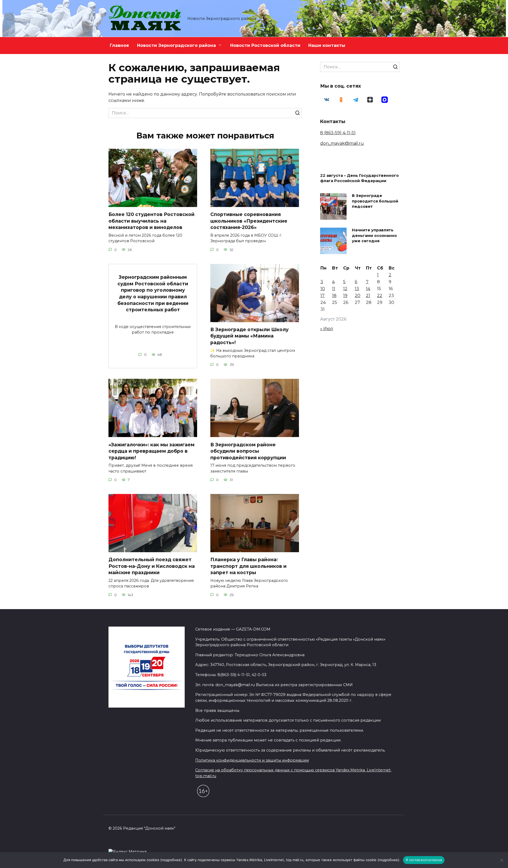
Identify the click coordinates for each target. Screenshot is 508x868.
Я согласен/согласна (424, 860)
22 (379, 295)
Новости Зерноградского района (176, 45)
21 (368, 295)
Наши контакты (326, 45)
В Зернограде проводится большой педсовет (375, 201)
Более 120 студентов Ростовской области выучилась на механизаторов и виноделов (151, 221)
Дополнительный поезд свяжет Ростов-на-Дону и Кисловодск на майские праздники (151, 566)
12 (345, 288)
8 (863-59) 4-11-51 (338, 132)
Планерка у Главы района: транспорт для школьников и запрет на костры (248, 566)
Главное (119, 45)
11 (333, 288)
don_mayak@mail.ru (342, 143)
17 (322, 295)
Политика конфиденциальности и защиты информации (252, 760)
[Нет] (501, 860)
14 (368, 288)
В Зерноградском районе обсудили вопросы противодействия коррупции (248, 451)
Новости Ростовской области (265, 45)
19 (345, 295)
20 (357, 295)
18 (334, 295)
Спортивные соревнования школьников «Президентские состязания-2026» (248, 221)
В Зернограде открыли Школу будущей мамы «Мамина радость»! (249, 336)
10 (322, 288)
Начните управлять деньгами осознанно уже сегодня (374, 235)
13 (357, 288)
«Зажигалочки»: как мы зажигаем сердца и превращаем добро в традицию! (151, 451)
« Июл (326, 328)
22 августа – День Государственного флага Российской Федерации (359, 178)
